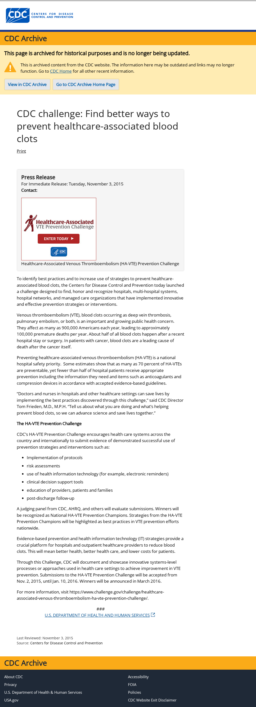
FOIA (132, 684)
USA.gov (11, 699)
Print (21, 151)
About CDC (13, 676)
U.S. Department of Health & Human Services (43, 692)
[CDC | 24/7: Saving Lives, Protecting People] (39, 16)
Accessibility (138, 676)
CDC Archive (25, 38)
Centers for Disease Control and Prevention (66, 643)
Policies (134, 692)
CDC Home (61, 71)
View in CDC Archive (27, 84)
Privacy (10, 684)
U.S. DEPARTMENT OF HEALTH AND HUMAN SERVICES (97, 615)
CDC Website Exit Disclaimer (152, 699)
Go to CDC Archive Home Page (86, 84)
